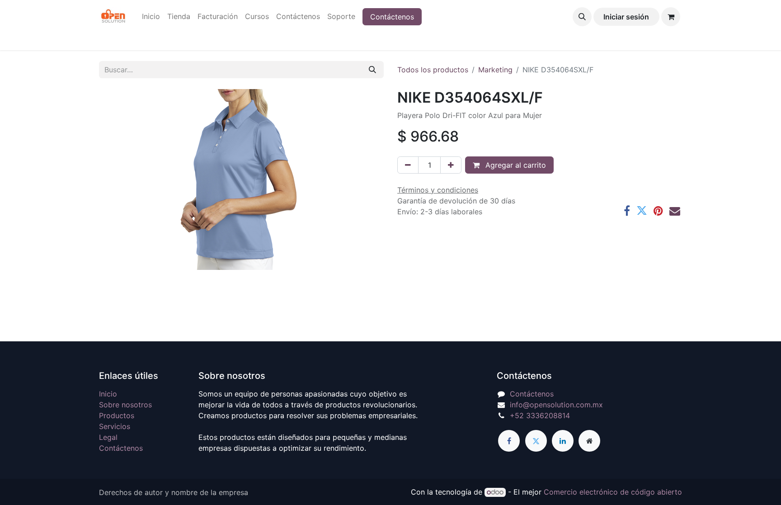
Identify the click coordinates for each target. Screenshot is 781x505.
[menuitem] (151, 16)
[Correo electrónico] (674, 210)
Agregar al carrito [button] (514, 165)
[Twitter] (641, 210)
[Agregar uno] (450, 165)
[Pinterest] (658, 210)
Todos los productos (432, 69)
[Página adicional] (589, 441)
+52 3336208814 (540, 415)
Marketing (495, 69)
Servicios (114, 426)
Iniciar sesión (626, 16)
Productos (116, 415)
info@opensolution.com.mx (556, 404)
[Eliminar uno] (408, 165)
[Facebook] (627, 210)
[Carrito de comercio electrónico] (670, 16)
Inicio (108, 393)
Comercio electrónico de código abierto (613, 491)
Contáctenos (392, 16)
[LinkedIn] (563, 441)
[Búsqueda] (372, 69)
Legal (108, 437)
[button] (582, 16)
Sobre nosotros (125, 404)
